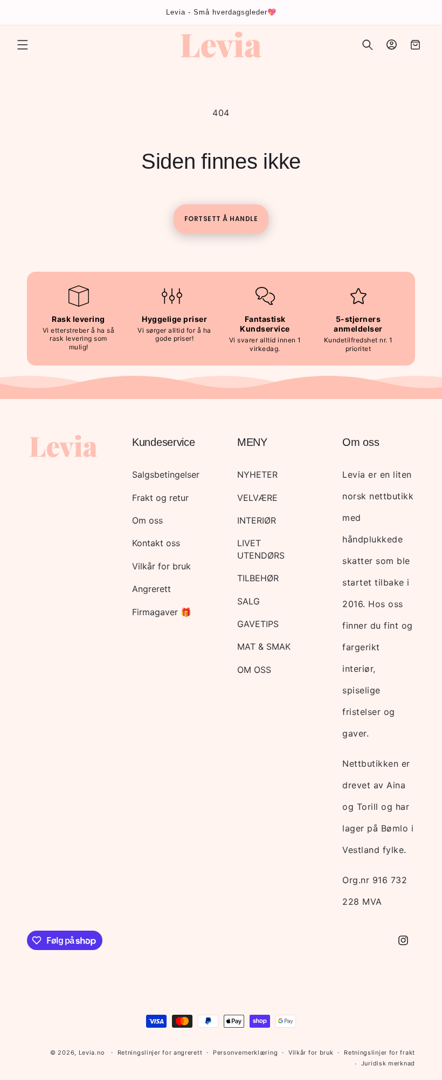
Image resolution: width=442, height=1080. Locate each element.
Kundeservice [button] (163, 442)
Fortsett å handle (221, 218)
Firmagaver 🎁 (161, 612)
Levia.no (92, 1052)
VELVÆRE (257, 497)
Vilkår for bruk (161, 566)
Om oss (147, 520)
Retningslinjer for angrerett (160, 1052)
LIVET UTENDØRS (261, 549)
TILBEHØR (258, 578)
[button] (22, 45)
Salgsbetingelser (165, 474)
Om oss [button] (360, 442)
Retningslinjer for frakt (379, 1052)
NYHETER (257, 474)
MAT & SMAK (264, 646)
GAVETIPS (258, 623)
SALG (248, 601)
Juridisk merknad (388, 1063)
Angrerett (151, 588)
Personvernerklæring (245, 1052)
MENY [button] (252, 442)
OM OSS (254, 669)
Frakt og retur (160, 497)
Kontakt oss (156, 543)
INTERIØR (256, 520)
